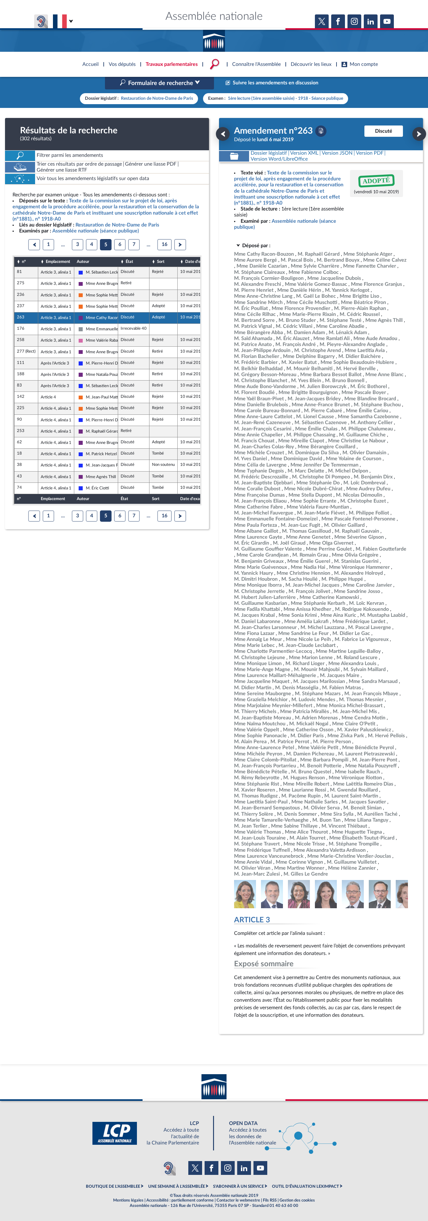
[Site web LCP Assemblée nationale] (150, 1133)
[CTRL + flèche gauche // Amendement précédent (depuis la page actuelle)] (223, 134)
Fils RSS (270, 1200)
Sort (160, 262)
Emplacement (58, 262)
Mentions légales (128, 1200)
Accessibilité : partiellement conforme (180, 1200)
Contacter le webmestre (238, 1200)
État (129, 262)
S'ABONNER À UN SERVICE (238, 1186)
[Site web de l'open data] (277, 1133)
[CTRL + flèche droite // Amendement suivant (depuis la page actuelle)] (419, 134)
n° (24, 262)
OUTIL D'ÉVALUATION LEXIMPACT (305, 1186)
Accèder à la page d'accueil (214, 38)
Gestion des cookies (297, 1200)
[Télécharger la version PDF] (320, 131)
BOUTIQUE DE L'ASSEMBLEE (113, 1186)
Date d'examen (199, 262)
